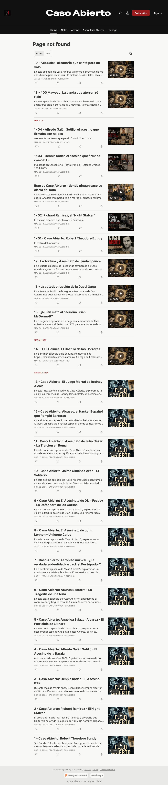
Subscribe (141, 13)
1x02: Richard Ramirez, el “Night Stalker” (64, 215)
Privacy (87, 769)
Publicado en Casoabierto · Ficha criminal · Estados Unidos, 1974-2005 (67, 166)
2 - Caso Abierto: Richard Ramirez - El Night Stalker (67, 711)
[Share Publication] (127, 13)
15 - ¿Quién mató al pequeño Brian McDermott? (60, 314)
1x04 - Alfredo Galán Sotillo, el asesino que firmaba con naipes (66, 132)
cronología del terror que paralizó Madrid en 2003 (62, 138)
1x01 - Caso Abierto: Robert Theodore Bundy (68, 238)
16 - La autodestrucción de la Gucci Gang (65, 287)
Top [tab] (48, 53)
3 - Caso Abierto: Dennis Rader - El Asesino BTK (67, 681)
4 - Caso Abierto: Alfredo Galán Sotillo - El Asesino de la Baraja (65, 651)
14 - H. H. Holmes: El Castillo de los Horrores (67, 349)
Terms (95, 769)
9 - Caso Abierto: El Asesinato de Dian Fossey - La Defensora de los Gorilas (68, 503)
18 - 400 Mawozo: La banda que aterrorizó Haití (66, 95)
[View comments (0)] (58, 83)
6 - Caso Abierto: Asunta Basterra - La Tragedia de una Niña (63, 592)
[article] (84, 72)
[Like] (36, 83)
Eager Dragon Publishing (55, 79)
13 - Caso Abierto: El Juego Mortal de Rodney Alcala (68, 384)
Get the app (97, 775)
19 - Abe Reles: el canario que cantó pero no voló (67, 65)
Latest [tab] (39, 53)
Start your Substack (77, 775)
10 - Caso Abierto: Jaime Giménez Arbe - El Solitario (66, 473)
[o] (120, 69)
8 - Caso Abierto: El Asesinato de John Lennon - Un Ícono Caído (63, 532)
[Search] (120, 13)
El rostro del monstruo (47, 243)
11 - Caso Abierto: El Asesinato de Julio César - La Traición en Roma (68, 443)
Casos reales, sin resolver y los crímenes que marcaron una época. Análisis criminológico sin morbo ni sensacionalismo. (68, 196)
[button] (53, 30)
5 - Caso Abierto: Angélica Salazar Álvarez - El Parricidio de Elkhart (69, 622)
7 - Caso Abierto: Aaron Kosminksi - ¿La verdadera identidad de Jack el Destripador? (67, 562)
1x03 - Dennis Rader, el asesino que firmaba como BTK (67, 158)
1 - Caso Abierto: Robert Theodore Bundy (65, 738)
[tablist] (43, 53)
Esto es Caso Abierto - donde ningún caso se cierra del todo (68, 188)
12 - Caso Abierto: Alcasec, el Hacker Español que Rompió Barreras (68, 414)
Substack (71, 781)
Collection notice (107, 769)
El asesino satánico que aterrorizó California (59, 220)
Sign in (158, 13)
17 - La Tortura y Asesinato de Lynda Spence (67, 261)
